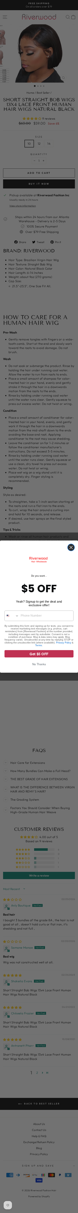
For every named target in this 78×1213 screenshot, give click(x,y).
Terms (38, 645)
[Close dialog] (71, 547)
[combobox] (12, 616)
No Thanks (39, 664)
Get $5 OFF (39, 653)
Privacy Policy (63, 642)
